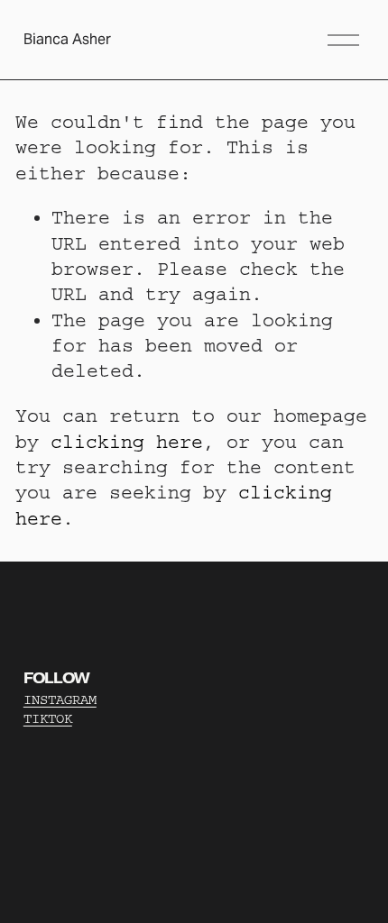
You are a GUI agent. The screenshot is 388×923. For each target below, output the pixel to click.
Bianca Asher (67, 39)
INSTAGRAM (60, 700)
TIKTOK (47, 719)
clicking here (127, 442)
